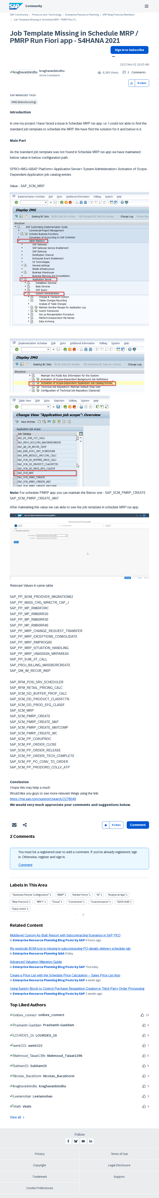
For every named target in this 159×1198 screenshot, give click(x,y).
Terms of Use (119, 1154)
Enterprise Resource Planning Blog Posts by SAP (49, 940)
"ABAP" (60, 894)
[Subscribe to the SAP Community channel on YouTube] (83, 1141)
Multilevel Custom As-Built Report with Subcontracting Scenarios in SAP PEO (65, 935)
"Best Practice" (20, 901)
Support (119, 1176)
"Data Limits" (19, 908)
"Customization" (99, 901)
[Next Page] (83, 914)
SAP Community (19, 14)
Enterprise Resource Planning (82, 14)
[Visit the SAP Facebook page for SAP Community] (68, 1141)
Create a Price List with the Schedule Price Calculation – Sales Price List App (65, 975)
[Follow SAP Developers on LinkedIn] (90, 1141)
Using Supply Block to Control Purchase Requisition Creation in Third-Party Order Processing (77, 988)
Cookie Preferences (39, 1188)
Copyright (39, 1165)
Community (33, 6)
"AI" (98, 894)
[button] (132, 83)
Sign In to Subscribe (129, 50)
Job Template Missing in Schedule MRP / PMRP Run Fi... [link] (45, 19)
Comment (25, 865)
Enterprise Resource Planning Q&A (38, 953)
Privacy (40, 1154)
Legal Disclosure (119, 1165)
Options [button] (113, 57)
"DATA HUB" (123, 901)
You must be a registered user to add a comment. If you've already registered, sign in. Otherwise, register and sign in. (77, 854)
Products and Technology (46, 14)
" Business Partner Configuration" (30, 894)
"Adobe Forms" (80, 894)
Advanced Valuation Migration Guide (36, 962)
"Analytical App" (116, 894)
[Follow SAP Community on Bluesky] (75, 1141)
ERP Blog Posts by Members (118, 14)
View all (15, 1117)
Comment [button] (138, 825)
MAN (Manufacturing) (24, 102)
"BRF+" (40, 901)
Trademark (39, 1176)
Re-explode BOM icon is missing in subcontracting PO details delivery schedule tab (70, 948)
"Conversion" (75, 901)
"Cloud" (56, 901)
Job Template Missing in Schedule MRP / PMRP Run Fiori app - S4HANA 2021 (74, 37)
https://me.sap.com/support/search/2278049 (43, 799)
